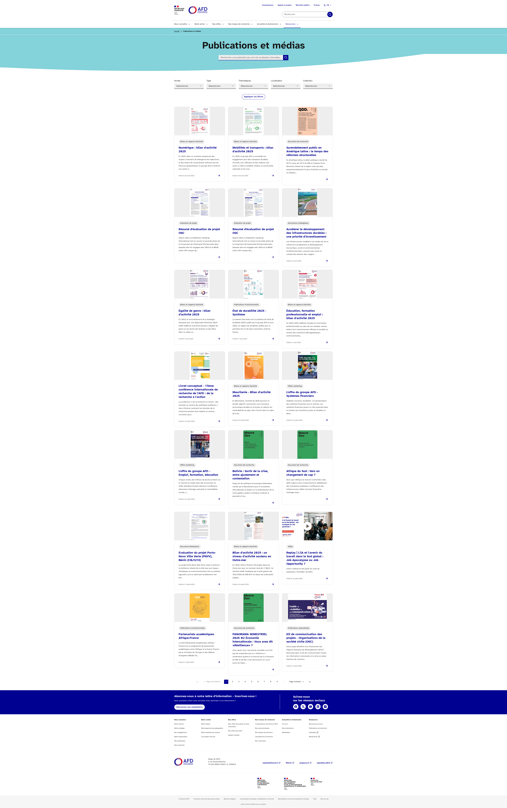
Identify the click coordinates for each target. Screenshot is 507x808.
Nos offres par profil (235, 731)
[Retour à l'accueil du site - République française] (204, 10)
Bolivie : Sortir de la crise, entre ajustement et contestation (250, 475)
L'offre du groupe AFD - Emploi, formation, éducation (198, 473)
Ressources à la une (316, 724)
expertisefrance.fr (270, 763)
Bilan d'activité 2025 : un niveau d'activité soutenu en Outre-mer (252, 556)
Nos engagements (180, 732)
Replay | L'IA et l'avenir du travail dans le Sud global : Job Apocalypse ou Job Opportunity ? (304, 558)
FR (328, 5)
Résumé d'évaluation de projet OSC (199, 231)
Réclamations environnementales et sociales (293, 799)
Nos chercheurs (260, 741)
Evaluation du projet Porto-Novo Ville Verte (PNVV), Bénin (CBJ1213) (197, 556)
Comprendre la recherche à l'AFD (266, 724)
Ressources (290, 24)
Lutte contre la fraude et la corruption (253, 804)
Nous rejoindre (179, 745)
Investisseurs (267, 5)
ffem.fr (289, 763)
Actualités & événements (267, 24)
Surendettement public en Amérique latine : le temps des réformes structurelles (307, 151)
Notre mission (179, 724)
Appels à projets (285, 5)
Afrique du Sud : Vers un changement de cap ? (303, 473)
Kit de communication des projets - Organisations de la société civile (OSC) (305, 638)
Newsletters (286, 732)
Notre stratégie (179, 728)
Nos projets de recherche (264, 732)
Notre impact (205, 724)
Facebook (295, 706)
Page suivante (295, 682)
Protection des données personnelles (207, 799)
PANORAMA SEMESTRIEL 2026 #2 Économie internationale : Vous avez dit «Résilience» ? (253, 640)
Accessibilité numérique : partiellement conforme (257, 799)
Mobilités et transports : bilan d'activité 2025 (253, 149)
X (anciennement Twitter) (303, 706)
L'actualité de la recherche (264, 737)
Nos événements (288, 728)
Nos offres (216, 24)
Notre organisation (180, 737)
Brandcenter (313, 737)
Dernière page (310, 682)
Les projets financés (208, 737)
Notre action (199, 24)
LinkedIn (318, 706)
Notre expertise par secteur (210, 732)
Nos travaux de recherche (239, 24)
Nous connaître (180, 24)
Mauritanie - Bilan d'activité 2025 (252, 394)
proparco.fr (304, 763)
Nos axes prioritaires (262, 728)
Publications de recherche (318, 728)
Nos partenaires (179, 741)
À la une (285, 724)
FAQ (314, 799)
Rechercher (330, 14)
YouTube (310, 706)
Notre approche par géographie (212, 728)
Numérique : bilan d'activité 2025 (198, 149)
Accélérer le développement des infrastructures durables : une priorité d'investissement (306, 233)
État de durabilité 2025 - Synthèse (249, 312)
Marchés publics (303, 5)
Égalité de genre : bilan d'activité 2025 (194, 312)
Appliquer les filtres (253, 97)
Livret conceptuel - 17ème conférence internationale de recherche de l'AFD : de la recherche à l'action (198, 391)
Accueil (176, 31)
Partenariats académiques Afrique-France (196, 636)
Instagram (325, 706)
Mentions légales (230, 799)
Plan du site (324, 799)
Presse (317, 5)
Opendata (312, 732)
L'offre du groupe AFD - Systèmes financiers (302, 394)
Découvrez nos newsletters (189, 707)
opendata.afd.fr (323, 763)
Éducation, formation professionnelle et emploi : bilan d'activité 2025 (304, 314)
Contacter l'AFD (184, 799)
